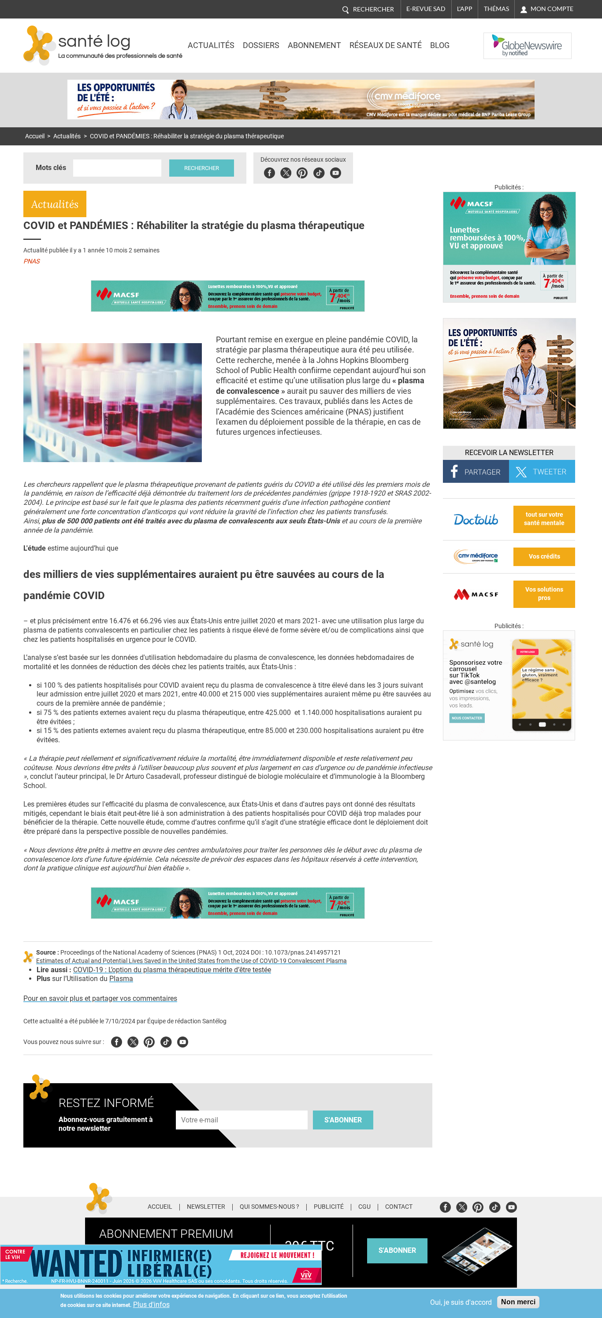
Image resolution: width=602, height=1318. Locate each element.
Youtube (182, 1041)
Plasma (121, 978)
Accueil (35, 136)
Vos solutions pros (544, 594)
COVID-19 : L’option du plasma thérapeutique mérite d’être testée (172, 970)
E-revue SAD (426, 8)
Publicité (329, 1207)
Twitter (285, 171)
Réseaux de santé (385, 45)
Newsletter (206, 1207)
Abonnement (314, 45)
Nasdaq (501, 39)
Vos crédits (544, 556)
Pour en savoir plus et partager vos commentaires (100, 998)
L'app (464, 8)
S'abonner (343, 1120)
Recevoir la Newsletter (509, 452)
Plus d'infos (151, 1304)
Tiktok (319, 171)
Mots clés (51, 167)
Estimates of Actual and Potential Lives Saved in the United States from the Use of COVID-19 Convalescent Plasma (191, 961)
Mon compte (552, 8)
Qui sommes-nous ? (269, 1207)
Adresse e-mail (200, 1105)
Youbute (335, 171)
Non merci (518, 1302)
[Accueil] (39, 46)
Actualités (211, 45)
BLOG (440, 45)
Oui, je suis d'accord (461, 1302)
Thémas (496, 8)
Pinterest (302, 171)
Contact (398, 1207)
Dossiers (261, 45)
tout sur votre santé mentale (544, 519)
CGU (364, 1207)
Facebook (269, 171)
